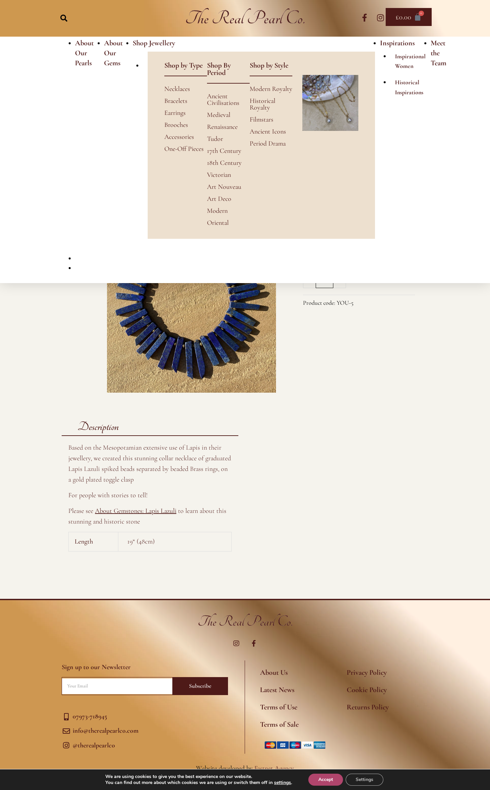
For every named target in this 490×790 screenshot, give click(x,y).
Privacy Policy (367, 672)
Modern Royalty (271, 89)
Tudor (215, 139)
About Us (274, 672)
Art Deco (219, 199)
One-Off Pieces (184, 149)
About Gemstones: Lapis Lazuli (135, 511)
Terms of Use (278, 707)
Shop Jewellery (154, 43)
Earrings (175, 113)
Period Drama (268, 144)
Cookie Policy (367, 689)
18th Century (224, 163)
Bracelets (175, 101)
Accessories (179, 137)
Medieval (218, 115)
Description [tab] (98, 427)
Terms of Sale (279, 724)
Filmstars (261, 120)
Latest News (277, 689)
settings (282, 783)
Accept (325, 779)
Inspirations (397, 43)
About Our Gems (113, 53)
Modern (217, 211)
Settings (364, 779)
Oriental (218, 223)
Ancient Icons (268, 132)
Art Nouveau (224, 187)
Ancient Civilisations (223, 99)
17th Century (224, 151)
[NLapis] (191, 308)
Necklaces (177, 89)
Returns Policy (368, 707)
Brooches (176, 125)
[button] (63, 18)
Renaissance (222, 127)
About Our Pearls (84, 53)
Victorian (219, 175)
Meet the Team (438, 53)
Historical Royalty (262, 104)
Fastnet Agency (274, 768)
